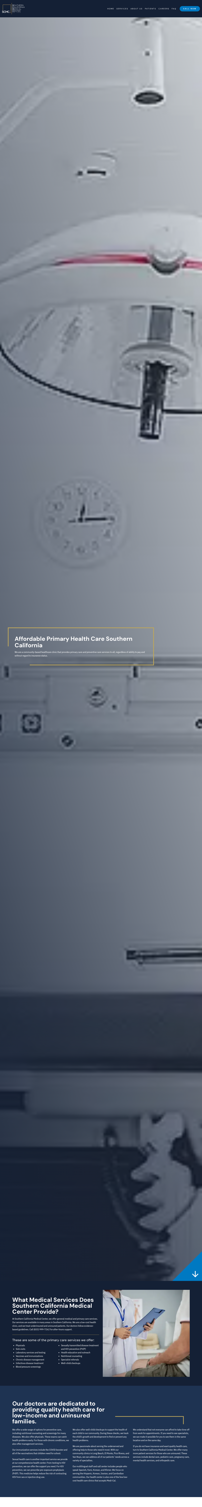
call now (189, 9)
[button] (122, 8)
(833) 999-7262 (42, 1329)
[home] (13, 8)
